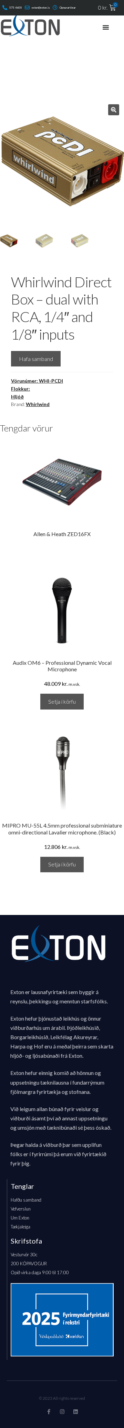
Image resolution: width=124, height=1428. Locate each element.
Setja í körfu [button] (62, 701)
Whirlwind (38, 404)
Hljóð (17, 396)
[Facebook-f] (48, 1411)
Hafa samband (36, 358)
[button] (113, 109)
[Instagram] (62, 1411)
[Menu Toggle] (105, 27)
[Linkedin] (75, 1411)
